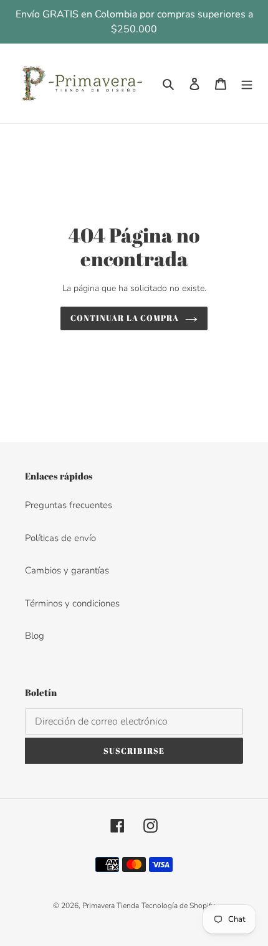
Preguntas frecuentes (68, 505)
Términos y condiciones (72, 603)
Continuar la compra (124, 317)
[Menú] (247, 83)
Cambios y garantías (67, 570)
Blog (34, 635)
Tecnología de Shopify (178, 906)
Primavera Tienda (110, 906)
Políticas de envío (60, 538)
